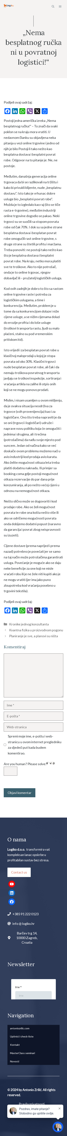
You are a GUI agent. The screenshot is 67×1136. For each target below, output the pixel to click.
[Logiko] (9, 6)
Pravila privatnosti (32, 1104)
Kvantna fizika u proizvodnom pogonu (36, 630)
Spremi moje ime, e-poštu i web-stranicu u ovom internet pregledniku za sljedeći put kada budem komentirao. (34, 744)
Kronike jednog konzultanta (29, 624)
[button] (53, 6)
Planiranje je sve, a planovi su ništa (33, 636)
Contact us (19, 872)
